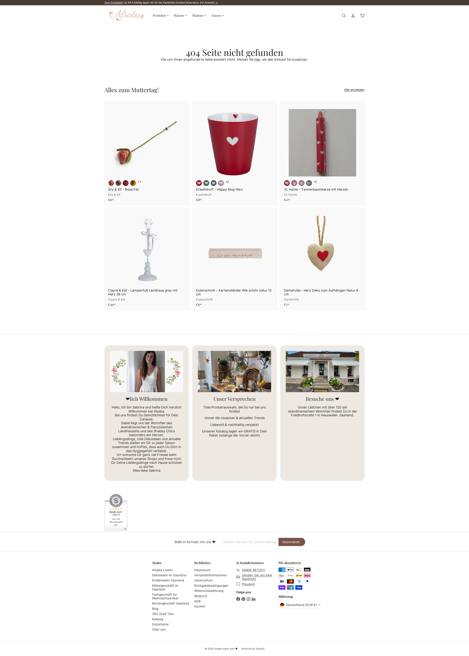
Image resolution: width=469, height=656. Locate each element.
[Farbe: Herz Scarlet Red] (199, 183)
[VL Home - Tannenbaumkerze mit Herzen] (322, 153)
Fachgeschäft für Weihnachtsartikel (165, 596)
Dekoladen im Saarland (169, 575)
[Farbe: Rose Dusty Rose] (118, 183)
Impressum (202, 570)
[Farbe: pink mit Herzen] (294, 183)
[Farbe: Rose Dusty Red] (111, 183)
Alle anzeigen (354, 90)
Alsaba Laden (162, 570)
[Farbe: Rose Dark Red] (126, 183)
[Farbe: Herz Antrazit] (214, 183)
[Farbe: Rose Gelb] (133, 183)
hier (257, 59)
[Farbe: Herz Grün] (206, 183)
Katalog (157, 619)
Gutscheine (160, 624)
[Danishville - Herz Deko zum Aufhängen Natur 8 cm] (322, 258)
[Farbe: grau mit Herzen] (309, 183)
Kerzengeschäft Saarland (170, 603)
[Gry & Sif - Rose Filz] (146, 153)
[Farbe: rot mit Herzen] (287, 183)
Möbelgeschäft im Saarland (165, 587)
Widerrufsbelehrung (208, 591)
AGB (197, 601)
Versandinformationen (210, 575)
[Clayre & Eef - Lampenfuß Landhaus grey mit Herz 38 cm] (146, 258)
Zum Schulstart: (113, 2)
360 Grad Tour (163, 614)
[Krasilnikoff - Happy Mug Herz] (234, 153)
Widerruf (200, 596)
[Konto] (353, 15)
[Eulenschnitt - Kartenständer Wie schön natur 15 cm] (234, 258)
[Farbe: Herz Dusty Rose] (221, 183)
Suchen (199, 606)
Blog (155, 609)
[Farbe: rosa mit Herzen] (301, 183)
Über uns (159, 629)
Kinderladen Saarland (168, 580)
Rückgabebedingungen (211, 585)
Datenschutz (203, 580)
